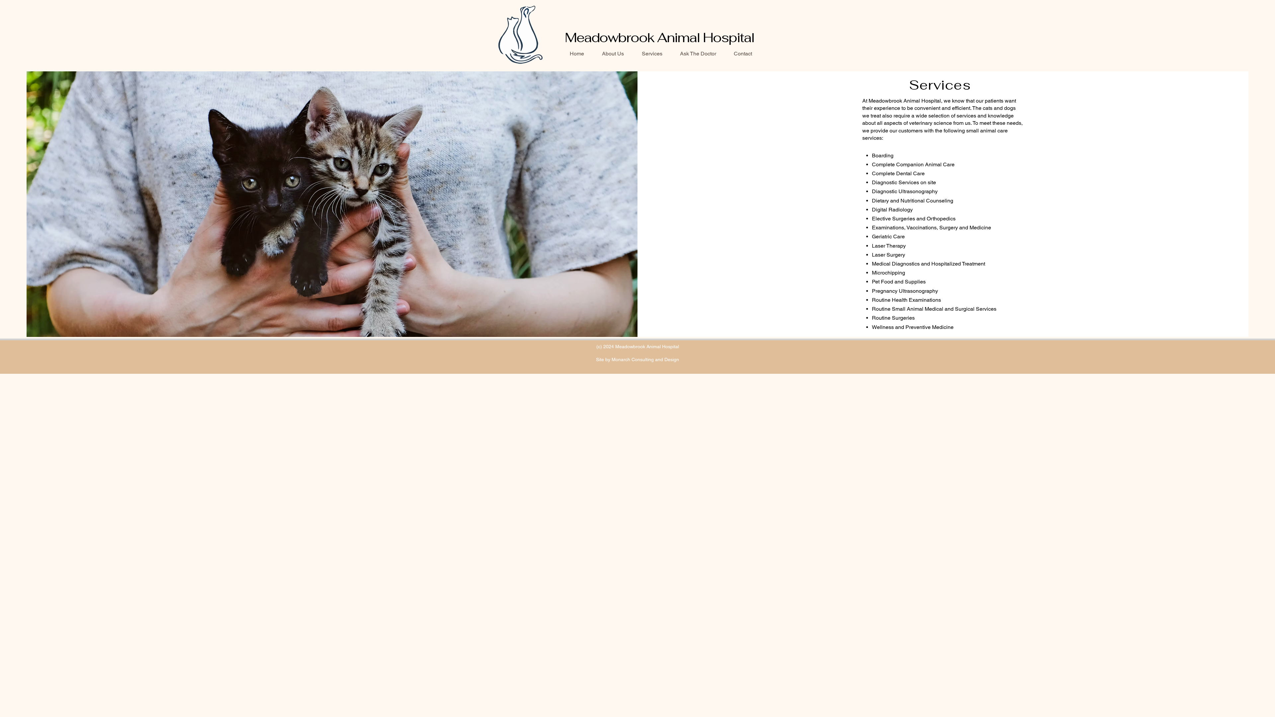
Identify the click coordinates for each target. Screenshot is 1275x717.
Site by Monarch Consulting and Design (637, 359)
